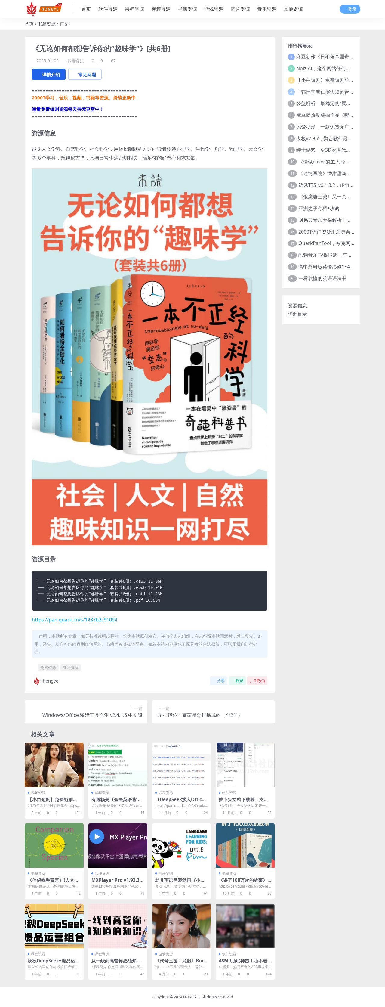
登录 (352, 9)
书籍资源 (187, 9)
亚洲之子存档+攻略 (319, 208)
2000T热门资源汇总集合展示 (329, 231)
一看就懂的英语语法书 (322, 278)
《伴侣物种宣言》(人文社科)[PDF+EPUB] (53, 882)
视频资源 (161, 9)
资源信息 (297, 305)
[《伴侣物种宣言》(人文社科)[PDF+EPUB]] (54, 845)
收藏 (239, 680)
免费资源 (48, 667)
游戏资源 (213, 9)
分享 (221, 680)
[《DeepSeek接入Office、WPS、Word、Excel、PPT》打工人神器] (181, 765)
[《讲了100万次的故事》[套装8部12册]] (245, 845)
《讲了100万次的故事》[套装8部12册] (243, 882)
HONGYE (191, 996)
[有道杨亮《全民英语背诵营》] (117, 765)
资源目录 (297, 314)
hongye (50, 681)
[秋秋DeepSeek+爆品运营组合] (54, 926)
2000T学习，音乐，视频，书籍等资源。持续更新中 (84, 98)
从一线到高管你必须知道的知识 (116, 963)
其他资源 (293, 9)
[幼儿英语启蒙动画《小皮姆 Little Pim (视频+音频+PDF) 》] (181, 845)
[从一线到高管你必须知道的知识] (117, 926)
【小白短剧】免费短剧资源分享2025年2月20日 (52, 802)
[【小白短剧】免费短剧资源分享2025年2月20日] (54, 765)
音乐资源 (266, 9)
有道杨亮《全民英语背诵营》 (116, 802)
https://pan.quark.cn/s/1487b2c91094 (74, 619)
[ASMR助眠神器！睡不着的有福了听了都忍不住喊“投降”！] (245, 926)
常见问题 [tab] (87, 74)
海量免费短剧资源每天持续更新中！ (68, 109)
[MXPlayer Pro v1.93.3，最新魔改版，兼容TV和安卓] (117, 845)
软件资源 (108, 9)
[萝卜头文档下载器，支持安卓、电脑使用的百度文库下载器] (245, 765)
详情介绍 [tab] (51, 74)
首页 (86, 9)
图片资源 (240, 9)
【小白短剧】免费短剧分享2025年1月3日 (340, 80)
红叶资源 (71, 667)
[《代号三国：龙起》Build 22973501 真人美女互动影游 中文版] (181, 926)
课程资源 (134, 9)
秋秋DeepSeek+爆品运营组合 (54, 963)
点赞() (258, 680)
